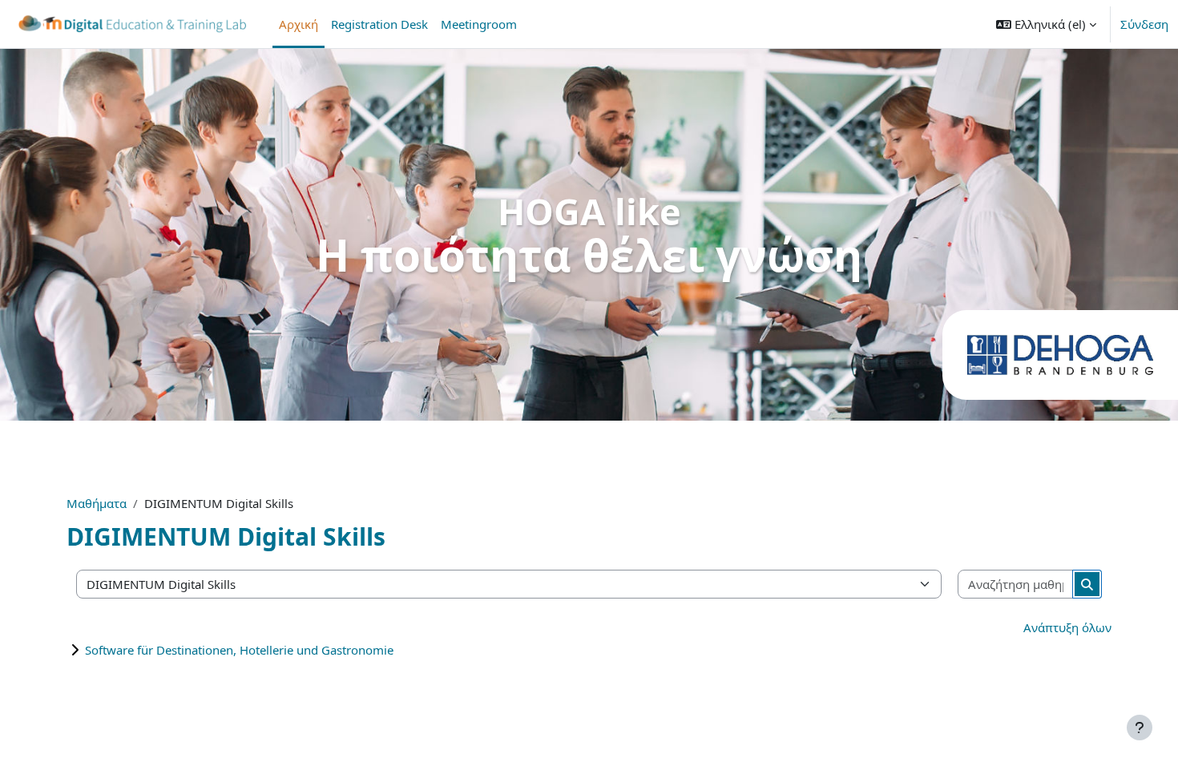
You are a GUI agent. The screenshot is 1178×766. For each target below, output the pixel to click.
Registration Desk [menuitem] (379, 24)
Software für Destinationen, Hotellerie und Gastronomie (239, 650)
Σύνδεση (1144, 24)
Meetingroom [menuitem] (479, 24)
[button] (1046, 24)
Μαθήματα (97, 503)
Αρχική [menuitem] (298, 24)
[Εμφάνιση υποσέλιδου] (1139, 727)
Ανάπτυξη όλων (1067, 627)
